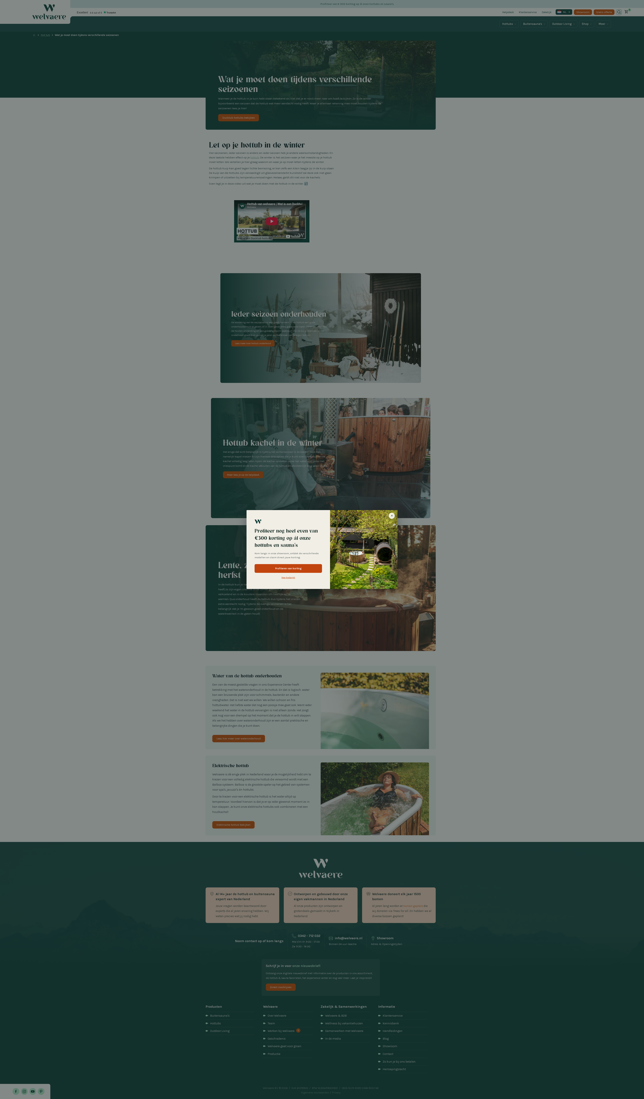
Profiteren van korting (288, 568)
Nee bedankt (288, 577)
